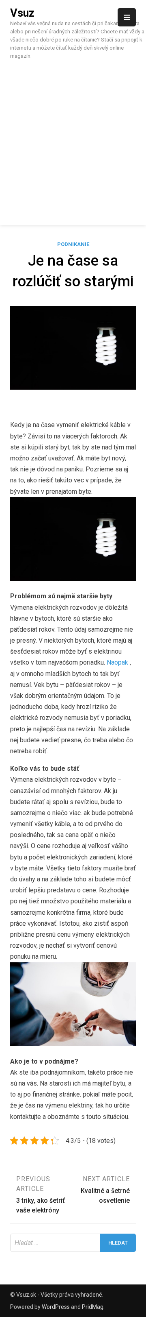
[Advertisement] (73, 141)
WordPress (56, 1307)
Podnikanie (73, 244)
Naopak (117, 662)
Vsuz (22, 13)
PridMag (92, 1307)
